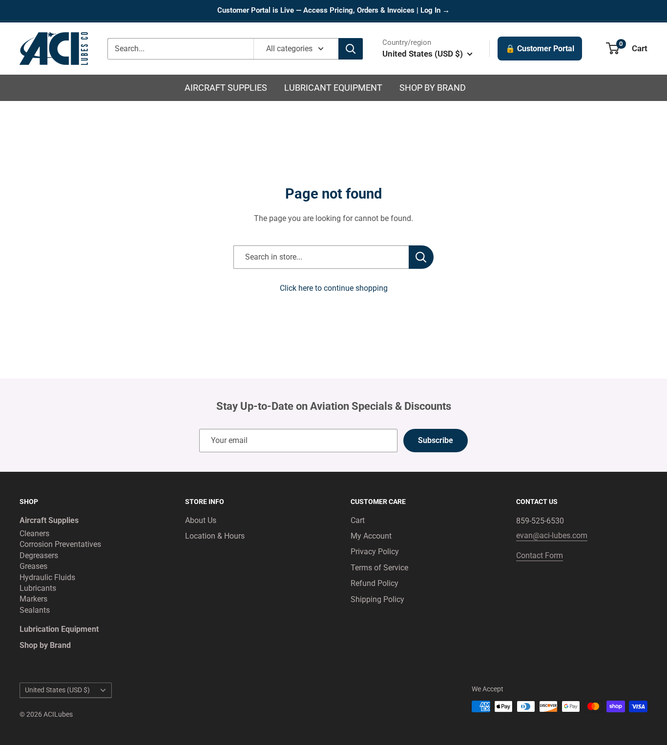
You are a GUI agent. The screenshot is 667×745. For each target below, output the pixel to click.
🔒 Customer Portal (539, 48)
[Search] (350, 49)
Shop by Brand (432, 87)
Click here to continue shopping (334, 288)
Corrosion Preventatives (60, 544)
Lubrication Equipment (59, 629)
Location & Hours (215, 536)
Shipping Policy (377, 599)
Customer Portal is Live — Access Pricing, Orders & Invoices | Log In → (333, 10)
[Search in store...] (421, 257)
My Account (371, 536)
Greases (33, 566)
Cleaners (34, 533)
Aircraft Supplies (226, 87)
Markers (33, 599)
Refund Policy (374, 583)
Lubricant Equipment (333, 87)
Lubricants (38, 588)
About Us (200, 520)
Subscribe (435, 440)
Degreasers (39, 555)
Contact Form (539, 555)
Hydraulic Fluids (47, 577)
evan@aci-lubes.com (551, 535)
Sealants (35, 610)
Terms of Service (379, 567)
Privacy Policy (375, 551)
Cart (358, 520)
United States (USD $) (57, 690)
